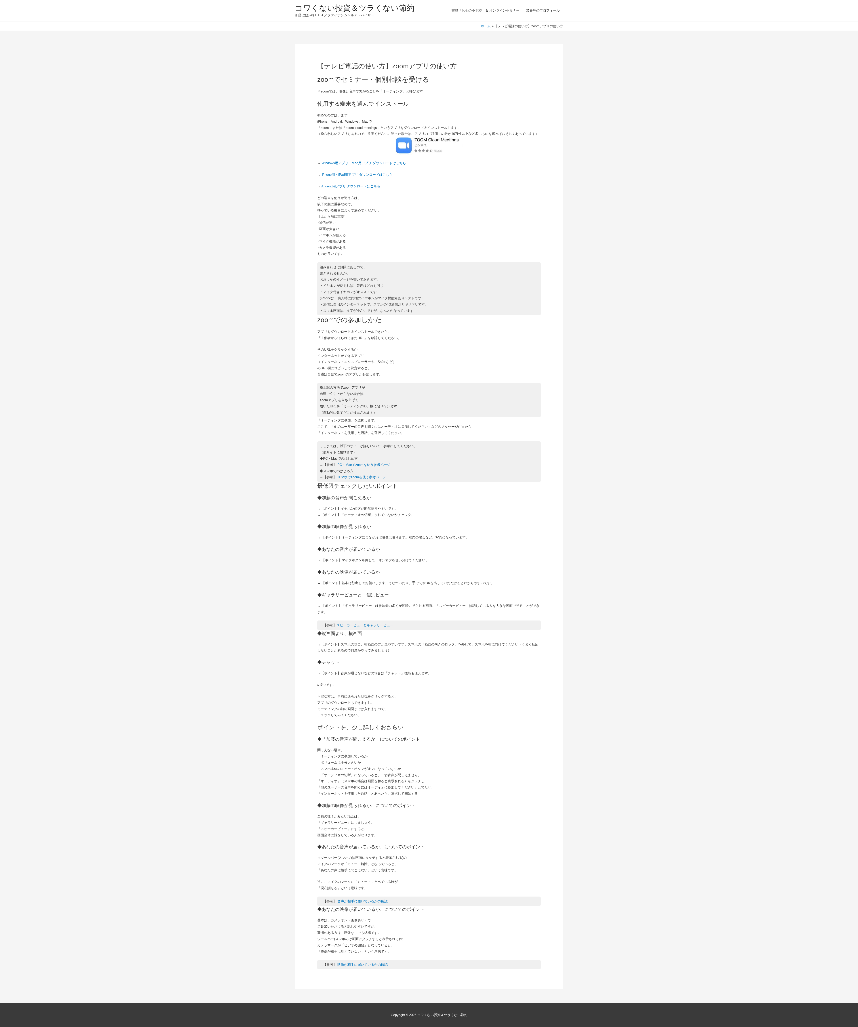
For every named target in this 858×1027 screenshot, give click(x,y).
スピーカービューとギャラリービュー (364, 625)
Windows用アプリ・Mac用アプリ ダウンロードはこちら (364, 163)
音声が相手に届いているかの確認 (362, 901)
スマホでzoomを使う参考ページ (361, 477)
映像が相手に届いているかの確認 (362, 964)
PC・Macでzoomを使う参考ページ (363, 465)
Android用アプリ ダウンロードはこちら (350, 186)
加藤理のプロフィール (543, 10)
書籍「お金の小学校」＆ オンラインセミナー (485, 10)
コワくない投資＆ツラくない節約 (354, 8)
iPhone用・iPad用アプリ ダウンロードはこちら (357, 174)
